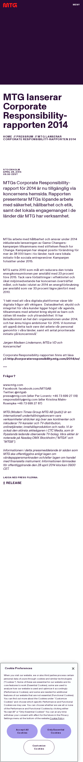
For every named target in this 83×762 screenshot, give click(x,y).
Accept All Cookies (22, 731)
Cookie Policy (57, 718)
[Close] (73, 668)
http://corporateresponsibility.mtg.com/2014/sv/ (43, 359)
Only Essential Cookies (55, 731)
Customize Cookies (39, 747)
